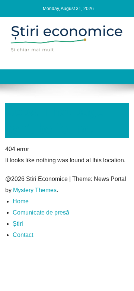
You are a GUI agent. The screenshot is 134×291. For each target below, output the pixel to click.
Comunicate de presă (41, 212)
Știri (18, 223)
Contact (23, 235)
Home (21, 201)
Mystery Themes (35, 190)
